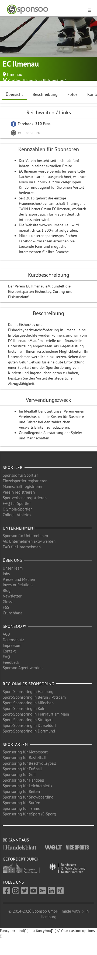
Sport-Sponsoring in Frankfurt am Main (36, 714)
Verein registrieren (19, 492)
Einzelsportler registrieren (25, 480)
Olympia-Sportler (17, 509)
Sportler (13, 467)
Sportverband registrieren (25, 497)
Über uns (12, 560)
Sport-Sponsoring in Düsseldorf (29, 725)
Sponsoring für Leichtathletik (27, 785)
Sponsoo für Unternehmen (25, 535)
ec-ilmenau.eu (28, 132)
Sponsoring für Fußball (22, 768)
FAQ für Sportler (17, 503)
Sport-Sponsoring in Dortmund (29, 731)
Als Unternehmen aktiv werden (29, 541)
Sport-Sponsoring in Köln (24, 708)
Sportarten (15, 744)
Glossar (9, 601)
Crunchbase (13, 612)
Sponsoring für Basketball (24, 757)
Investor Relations (18, 584)
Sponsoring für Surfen (21, 802)
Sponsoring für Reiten (21, 791)
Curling (15, 80)
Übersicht (14, 94)
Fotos (72, 94)
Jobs (6, 573)
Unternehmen (18, 528)
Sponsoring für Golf (19, 774)
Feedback (11, 662)
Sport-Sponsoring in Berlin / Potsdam (34, 697)
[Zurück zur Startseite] (45, 9)
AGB (6, 634)
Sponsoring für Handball (23, 780)
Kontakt (9, 651)
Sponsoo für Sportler (20, 475)
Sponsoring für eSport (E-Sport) (29, 814)
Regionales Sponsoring (28, 683)
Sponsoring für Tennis (21, 808)
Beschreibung (45, 94)
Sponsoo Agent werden (23, 667)
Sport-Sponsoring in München (28, 702)
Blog (7, 590)
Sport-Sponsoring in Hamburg (28, 691)
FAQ (6, 656)
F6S (6, 607)
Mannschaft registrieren (23, 486)
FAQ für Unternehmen (22, 546)
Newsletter (12, 596)
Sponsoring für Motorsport (25, 751)
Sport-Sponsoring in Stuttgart (28, 719)
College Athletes (17, 514)
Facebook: (33, 123)
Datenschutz (13, 639)
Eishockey (32, 80)
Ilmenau (14, 74)
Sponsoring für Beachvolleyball (29, 763)
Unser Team (13, 568)
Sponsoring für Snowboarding (28, 797)
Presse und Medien (19, 579)
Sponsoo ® (14, 626)
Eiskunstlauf (54, 80)
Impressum (12, 645)
